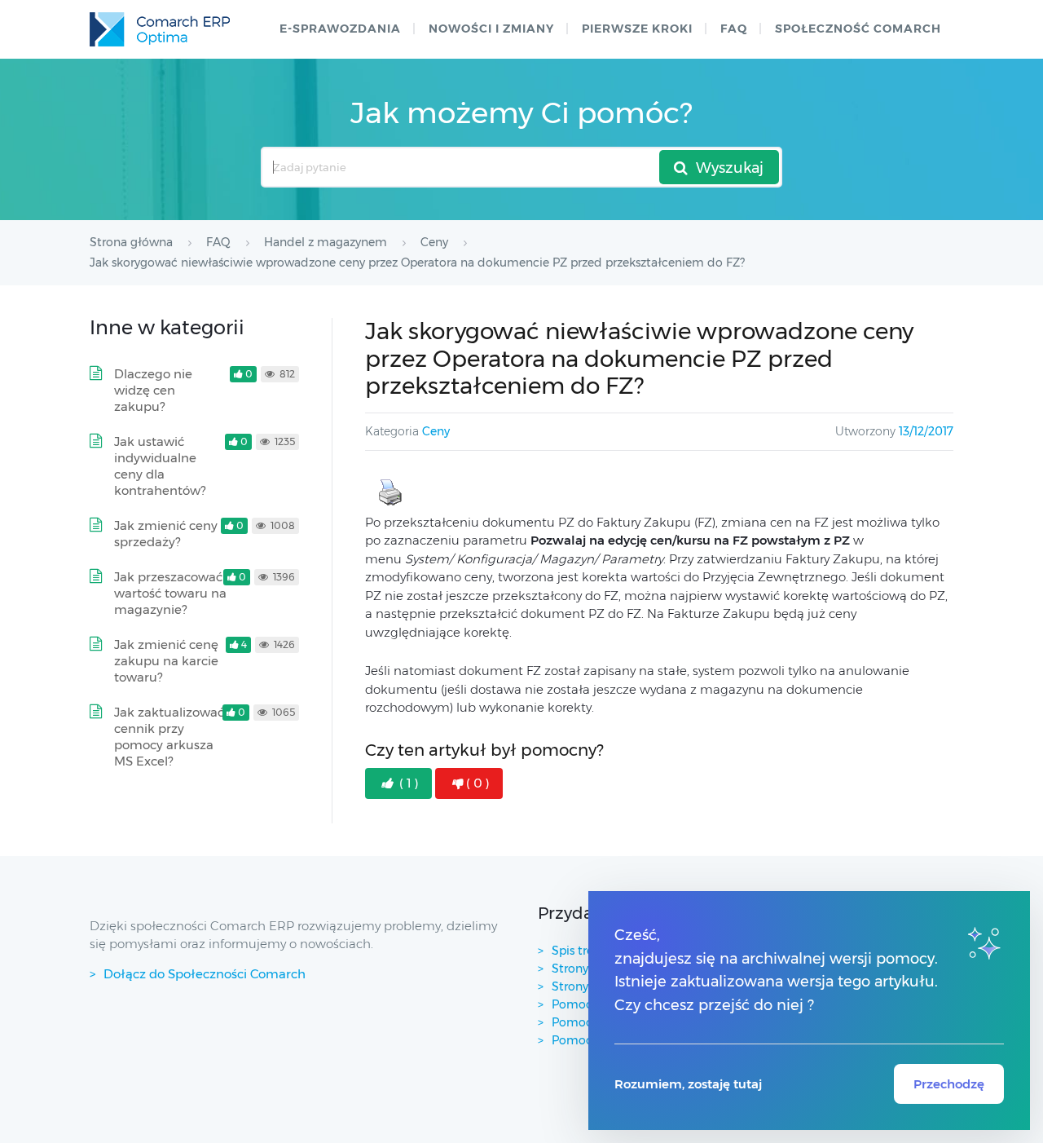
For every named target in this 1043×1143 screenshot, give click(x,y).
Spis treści (580, 950)
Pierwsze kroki (637, 28)
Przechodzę (948, 1084)
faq (733, 28)
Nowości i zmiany (491, 28)
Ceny (436, 431)
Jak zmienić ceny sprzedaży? (166, 533)
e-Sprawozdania (340, 28)
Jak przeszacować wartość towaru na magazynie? (170, 593)
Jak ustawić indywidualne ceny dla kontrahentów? (159, 466)
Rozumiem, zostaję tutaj (688, 1084)
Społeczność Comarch (858, 28)
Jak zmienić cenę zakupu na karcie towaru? (166, 661)
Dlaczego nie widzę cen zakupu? (153, 390)
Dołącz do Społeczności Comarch (204, 974)
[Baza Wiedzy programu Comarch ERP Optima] (160, 29)
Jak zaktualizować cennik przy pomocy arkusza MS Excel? (169, 736)
